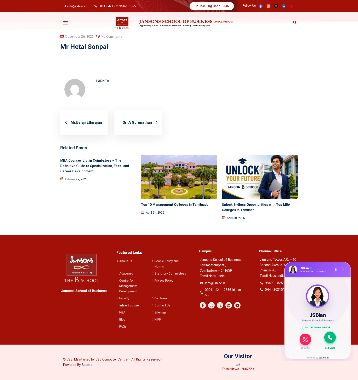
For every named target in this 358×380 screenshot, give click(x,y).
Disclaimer (162, 298)
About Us (125, 261)
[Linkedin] (228, 305)
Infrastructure (129, 305)
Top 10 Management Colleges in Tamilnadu (174, 205)
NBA (122, 312)
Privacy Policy (164, 280)
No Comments (111, 37)
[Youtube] (237, 305)
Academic (126, 273)
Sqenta (87, 365)
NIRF (158, 319)
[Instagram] (211, 305)
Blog (122, 319)
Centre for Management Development (128, 286)
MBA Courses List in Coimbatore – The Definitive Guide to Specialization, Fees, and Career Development (94, 166)
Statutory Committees (170, 273)
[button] (65, 22)
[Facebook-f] (203, 305)
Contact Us (162, 305)
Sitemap (160, 312)
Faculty (124, 298)
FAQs (123, 326)
